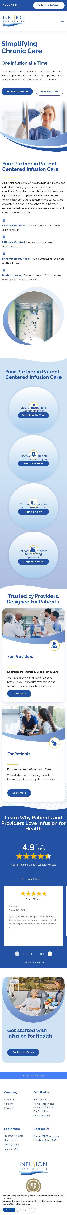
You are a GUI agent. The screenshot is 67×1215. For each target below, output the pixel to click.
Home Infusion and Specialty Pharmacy (44, 1105)
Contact (8, 1108)
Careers (8, 1103)
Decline (9, 1210)
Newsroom (10, 1140)
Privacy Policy (11, 1144)
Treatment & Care (13, 1136)
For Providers (41, 1111)
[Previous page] (17, 953)
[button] (62, 21)
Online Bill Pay (11, 5)
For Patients (40, 1099)
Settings (23, 1210)
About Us (9, 1099)
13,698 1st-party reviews (42, 864)
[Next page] (50, 953)
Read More (14, 933)
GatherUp (40, 962)
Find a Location (42, 1115)
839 (42, 954)
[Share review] (56, 941)
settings (26, 1204)
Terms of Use (11, 1149)
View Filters (33, 879)
